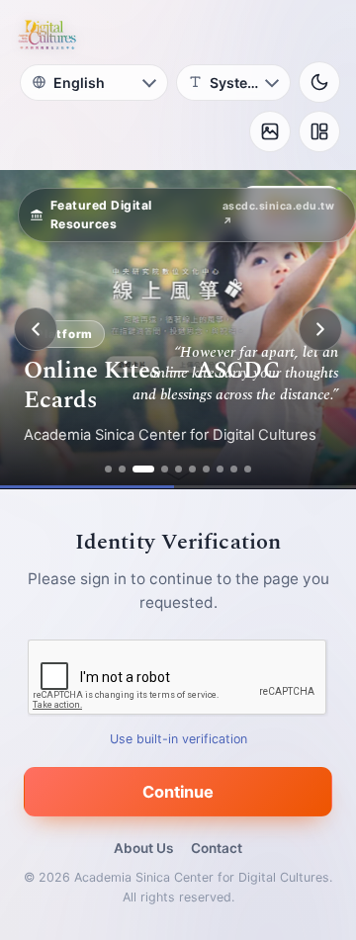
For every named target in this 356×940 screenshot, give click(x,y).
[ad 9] (233, 469)
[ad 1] (108, 469)
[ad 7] (206, 469)
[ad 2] (122, 469)
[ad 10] (247, 469)
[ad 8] (220, 469)
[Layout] (319, 131)
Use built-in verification (178, 738)
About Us (143, 848)
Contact (216, 848)
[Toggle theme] (319, 82)
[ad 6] (192, 469)
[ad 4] (164, 469)
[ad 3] (143, 469)
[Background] (270, 131)
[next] (320, 329)
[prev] (35, 329)
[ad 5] (178, 469)
